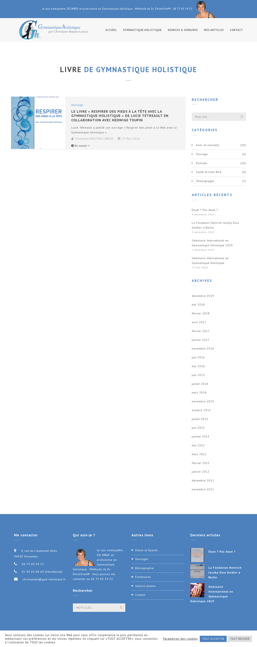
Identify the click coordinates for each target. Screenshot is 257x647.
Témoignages (205, 181)
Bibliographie (144, 568)
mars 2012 (199, 454)
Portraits (202, 163)
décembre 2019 (203, 296)
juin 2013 (198, 427)
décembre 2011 (203, 480)
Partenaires (143, 577)
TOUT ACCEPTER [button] (213, 639)
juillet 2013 (200, 419)
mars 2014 (199, 392)
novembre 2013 (203, 401)
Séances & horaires (183, 30)
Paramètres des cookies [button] (180, 639)
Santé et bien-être (209, 172)
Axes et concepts (208, 145)
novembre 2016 (203, 348)
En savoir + (82, 145)
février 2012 (201, 463)
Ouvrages (141, 559)
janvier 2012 (200, 471)
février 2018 (201, 313)
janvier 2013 (200, 436)
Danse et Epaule (146, 550)
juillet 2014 (200, 384)
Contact (236, 30)
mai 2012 (198, 445)
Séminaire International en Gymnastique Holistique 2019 (212, 243)
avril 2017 (199, 322)
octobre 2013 (201, 410)
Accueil (111, 30)
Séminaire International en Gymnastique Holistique (210, 260)
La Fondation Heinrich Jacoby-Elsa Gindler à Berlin (215, 225)
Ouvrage (77, 105)
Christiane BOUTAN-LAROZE (94, 138)
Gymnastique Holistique (142, 30)
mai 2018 (198, 304)
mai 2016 (198, 366)
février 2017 (201, 331)
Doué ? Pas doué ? (205, 210)
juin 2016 (198, 357)
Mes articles (214, 30)
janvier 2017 (200, 340)
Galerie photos (145, 586)
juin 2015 (198, 375)
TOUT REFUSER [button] (240, 639)
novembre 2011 (203, 489)
